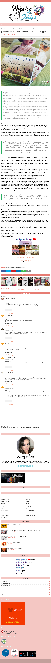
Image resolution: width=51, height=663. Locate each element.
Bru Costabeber (9, 387)
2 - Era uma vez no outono (25, 259)
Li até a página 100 (25, 592)
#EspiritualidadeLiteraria (25, 583)
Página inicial (4, 28)
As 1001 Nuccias (9, 372)
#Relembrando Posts (26, 585)
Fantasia (3, 505)
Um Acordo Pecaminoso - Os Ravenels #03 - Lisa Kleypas (42, 287)
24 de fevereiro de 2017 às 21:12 (10, 344)
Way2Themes (24, 661)
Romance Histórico (5, 515)
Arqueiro (7, 267)
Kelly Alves (4, 34)
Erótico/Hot (28, 512)
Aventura (28, 499)
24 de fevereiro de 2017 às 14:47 (10, 330)
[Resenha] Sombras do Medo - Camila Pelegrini (16, 536)
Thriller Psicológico (30, 510)
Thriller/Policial (4, 510)
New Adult (28, 513)
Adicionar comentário (10, 407)
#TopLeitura (25, 587)
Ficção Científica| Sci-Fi (31, 505)
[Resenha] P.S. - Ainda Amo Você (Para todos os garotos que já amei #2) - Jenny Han (23, 530)
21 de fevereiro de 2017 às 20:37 (11, 300)
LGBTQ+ (3, 513)
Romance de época (30, 515)
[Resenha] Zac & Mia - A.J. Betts (13, 542)
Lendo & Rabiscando (10, 357)
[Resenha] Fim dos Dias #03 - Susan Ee (15, 524)
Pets (2, 508)
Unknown (7, 343)
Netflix (25, 594)
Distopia (3, 503)
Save (13, 271)
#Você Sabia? (25, 589)
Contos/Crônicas (5, 501)
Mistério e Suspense (30, 506)
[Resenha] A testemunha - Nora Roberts (15, 548)
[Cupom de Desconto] (13, 624)
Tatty (6, 328)
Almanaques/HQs (5, 499)
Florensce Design (9, 315)
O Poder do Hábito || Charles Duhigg (8, 286)
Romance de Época (12, 28)
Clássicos (28, 501)
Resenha (12, 267)
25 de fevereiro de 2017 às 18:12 (10, 359)
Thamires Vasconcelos (10, 298)
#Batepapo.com (26, 581)
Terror (27, 508)
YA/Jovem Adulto (5, 517)
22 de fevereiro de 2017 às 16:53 (11, 316)
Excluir (11, 310)
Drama (27, 503)
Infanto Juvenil (4, 506)
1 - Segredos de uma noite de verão (25, 257)
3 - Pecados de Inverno (25, 260)
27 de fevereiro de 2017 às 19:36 (11, 388)
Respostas (8, 312)
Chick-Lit (3, 512)
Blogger (36, 661)
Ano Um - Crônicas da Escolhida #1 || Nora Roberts (25, 287)
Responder (7, 310)
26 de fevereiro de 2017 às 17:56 (11, 373)
